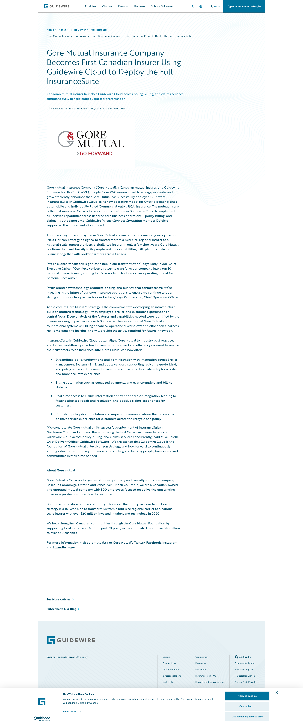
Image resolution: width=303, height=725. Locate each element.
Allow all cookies (247, 696)
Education (200, 669)
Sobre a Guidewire (162, 6)
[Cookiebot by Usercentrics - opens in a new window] (42, 718)
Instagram (169, 542)
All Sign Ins (245, 656)
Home (50, 30)
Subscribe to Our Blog (61, 609)
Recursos (139, 6)
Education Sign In (244, 669)
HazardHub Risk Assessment (209, 682)
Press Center (78, 30)
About (62, 30)
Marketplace (169, 682)
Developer (200, 663)
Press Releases (98, 30)
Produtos (90, 6)
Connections (169, 663)
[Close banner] (277, 692)
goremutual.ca (97, 542)
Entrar (217, 6)
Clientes (107, 6)
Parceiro (123, 6)
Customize (245, 706)
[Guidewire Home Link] (71, 640)
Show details (70, 711)
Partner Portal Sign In (245, 682)
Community (201, 656)
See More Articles (58, 599)
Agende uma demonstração (244, 6)
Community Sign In (245, 663)
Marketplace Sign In (245, 675)
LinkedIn (59, 547)
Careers (166, 656)
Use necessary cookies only (247, 716)
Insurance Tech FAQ (205, 675)
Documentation (171, 669)
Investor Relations (172, 675)
